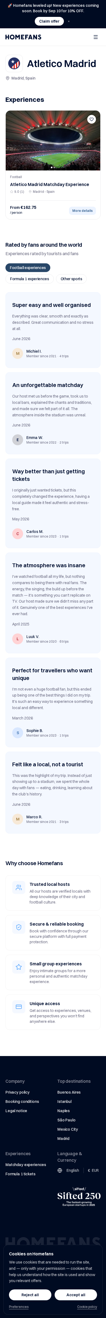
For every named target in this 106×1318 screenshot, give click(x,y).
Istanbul (64, 1101)
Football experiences (28, 267)
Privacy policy (17, 1092)
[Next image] (94, 140)
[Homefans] (23, 37)
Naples (63, 1110)
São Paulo (66, 1120)
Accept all (76, 1294)
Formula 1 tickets (20, 1173)
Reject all (30, 1294)
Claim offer (49, 21)
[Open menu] (96, 37)
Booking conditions (22, 1101)
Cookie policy (87, 1307)
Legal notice (16, 1110)
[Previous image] (11, 140)
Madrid (63, 1138)
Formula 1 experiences (29, 278)
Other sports (71, 278)
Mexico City (67, 1129)
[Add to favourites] (91, 119)
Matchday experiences (25, 1164)
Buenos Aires (69, 1092)
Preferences (19, 1307)
